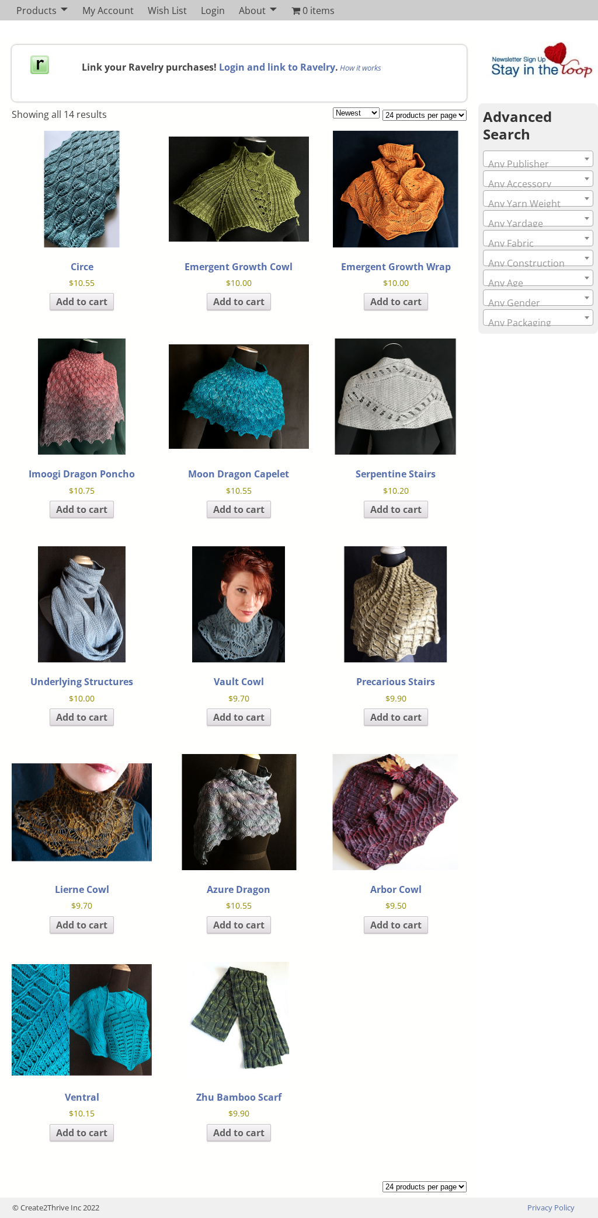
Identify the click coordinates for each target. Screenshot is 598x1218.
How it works (360, 67)
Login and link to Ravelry (277, 67)
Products (36, 10)
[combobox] (538, 159)
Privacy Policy (551, 1207)
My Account (108, 10)
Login (213, 10)
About (252, 10)
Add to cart (81, 301)
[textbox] (538, 164)
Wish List (167, 10)
